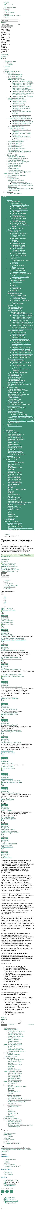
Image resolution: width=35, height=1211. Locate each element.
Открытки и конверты (19, 221)
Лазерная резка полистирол (20, 106)
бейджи (3, 1149)
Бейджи (14, 236)
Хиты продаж (8, 583)
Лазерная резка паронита (16, 98)
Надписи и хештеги (14, 230)
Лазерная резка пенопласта (16, 148)
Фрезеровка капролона (15, 170)
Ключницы (15, 287)
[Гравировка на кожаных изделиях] (17, 676)
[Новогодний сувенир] (17, 819)
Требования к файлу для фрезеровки (19, 172)
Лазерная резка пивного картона (22, 121)
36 (5, 600)
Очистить (31, 1025)
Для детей (14, 258)
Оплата (6, 9)
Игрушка (14, 1148)
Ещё (6, 17)
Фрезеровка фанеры (14, 165)
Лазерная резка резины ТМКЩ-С (22, 83)
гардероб (15, 1149)
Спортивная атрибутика (18, 255)
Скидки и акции (9, 12)
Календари (15, 220)
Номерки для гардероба (18, 295)
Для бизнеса (14, 231)
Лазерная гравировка (13, 173)
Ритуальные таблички (15, 293)
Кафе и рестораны (14, 201)
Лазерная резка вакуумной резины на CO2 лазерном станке (23, 94)
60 (5, 603)
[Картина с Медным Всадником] (17, 782)
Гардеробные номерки (19, 298)
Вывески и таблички (18, 243)
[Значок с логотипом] (17, 752)
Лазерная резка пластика (18, 100)
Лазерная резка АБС (18, 103)
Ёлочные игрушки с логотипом (11, 730)
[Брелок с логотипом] (17, 610)
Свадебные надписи (18, 206)
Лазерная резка (11, 73)
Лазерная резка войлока (15, 126)
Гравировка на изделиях (16, 180)
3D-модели (15, 290)
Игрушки (15, 262)
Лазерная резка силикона (20, 88)
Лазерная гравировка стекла (17, 175)
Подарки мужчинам (18, 250)
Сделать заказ (11, 1185)
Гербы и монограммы (19, 213)
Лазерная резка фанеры (15, 74)
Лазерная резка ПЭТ (18, 105)
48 (5, 602)
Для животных (13, 292)
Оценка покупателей (11, 585)
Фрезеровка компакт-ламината (18, 158)
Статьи (6, 14)
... (5, 427)
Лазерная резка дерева (15, 76)
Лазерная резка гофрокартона (21, 120)
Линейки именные (18, 265)
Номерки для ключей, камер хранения (20, 528)
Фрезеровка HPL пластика (16, 156)
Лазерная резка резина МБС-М (21, 84)
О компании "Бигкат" (15, 193)
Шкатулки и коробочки (19, 208)
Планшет (20, 1148)
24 (5, 598)
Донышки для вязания (19, 272)
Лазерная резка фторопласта (21, 116)
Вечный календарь (7, 622)
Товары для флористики (19, 233)
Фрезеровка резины (14, 167)
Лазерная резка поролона (16, 150)
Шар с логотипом (6, 845)
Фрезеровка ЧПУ (12, 155)
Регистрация (10, 4)
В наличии (7, 588)
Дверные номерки (18, 303)
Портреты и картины (18, 247)
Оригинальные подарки (18, 245)
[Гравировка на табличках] (17, 698)
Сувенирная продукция (18, 218)
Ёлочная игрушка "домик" (9, 712)
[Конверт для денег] (17, 800)
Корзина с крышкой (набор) (21, 277)
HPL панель (7, 1148)
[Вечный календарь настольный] (17, 659)
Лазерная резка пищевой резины (22, 96)
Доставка (7, 10)
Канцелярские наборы (19, 238)
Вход (7, 2)
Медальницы (16, 257)
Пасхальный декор (18, 248)
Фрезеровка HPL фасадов (16, 160)
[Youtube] (11, 1192)
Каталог (9, 200)
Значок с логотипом (7, 751)
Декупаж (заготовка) (18, 270)
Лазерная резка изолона (15, 145)
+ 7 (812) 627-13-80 (7, 26)
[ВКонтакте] (7, 1192)
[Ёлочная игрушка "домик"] (17, 714)
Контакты (10, 192)
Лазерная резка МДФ (15, 143)
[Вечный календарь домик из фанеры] (17, 640)
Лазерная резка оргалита (16, 141)
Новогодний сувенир (7, 817)
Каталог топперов (17, 228)
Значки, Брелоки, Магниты (20, 225)
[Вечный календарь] (17, 624)
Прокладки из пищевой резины (22, 183)
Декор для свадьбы (17, 203)
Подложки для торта (18, 235)
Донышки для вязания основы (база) (19, 503)
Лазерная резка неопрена (20, 140)
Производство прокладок (19, 182)
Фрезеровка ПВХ (13, 168)
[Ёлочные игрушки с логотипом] (17, 732)
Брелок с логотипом (7, 608)
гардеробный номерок (25, 1149)
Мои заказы (8, 1172)
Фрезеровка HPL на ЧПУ (12, 15)
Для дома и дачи (17, 282)
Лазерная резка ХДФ (14, 146)
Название (7, 580)
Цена (6, 582)
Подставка (26, 1148)
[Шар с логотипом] (17, 847)
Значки (14, 267)
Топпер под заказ (13, 178)
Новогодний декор (18, 252)
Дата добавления (9, 587)
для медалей (4, 1151)
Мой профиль (8, 1174)
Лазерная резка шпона (15, 78)
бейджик (9, 1149)
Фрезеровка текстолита (15, 163)
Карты (14, 285)
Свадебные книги (17, 211)
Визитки (14, 240)
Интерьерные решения (18, 280)
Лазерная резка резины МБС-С (22, 86)
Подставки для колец (18, 216)
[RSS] (3, 1192)
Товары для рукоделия (18, 268)
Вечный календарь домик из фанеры (12, 638)
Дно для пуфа (16, 278)
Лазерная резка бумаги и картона (21, 118)
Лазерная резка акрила (19, 101)
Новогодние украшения (19, 223)
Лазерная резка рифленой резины (22, 91)
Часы (13, 283)
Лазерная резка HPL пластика (21, 115)
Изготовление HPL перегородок (18, 162)
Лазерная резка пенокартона (21, 125)
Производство (11, 177)
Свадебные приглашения (20, 210)
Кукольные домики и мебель (21, 260)
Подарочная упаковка (19, 253)
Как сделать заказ (10, 7)
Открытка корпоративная (9, 831)
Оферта (10, 64)
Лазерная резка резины (18, 79)
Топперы (13, 226)
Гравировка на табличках (9, 697)
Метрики (15, 263)
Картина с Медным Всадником (11, 780)
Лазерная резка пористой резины (22, 90)
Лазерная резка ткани (17, 128)
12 (5, 597)
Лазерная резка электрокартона (22, 123)
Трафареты (15, 241)
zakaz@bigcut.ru (11, 1184)
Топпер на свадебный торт (20, 205)
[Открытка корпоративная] (17, 833)
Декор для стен (16, 288)
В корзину (4, 615)
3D (2, 1148)
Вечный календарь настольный (11, 657)
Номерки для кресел (18, 297)
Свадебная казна (17, 215)
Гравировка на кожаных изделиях (11, 674)
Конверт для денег (7, 798)
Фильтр (5, 573)
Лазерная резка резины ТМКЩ (22, 81)
